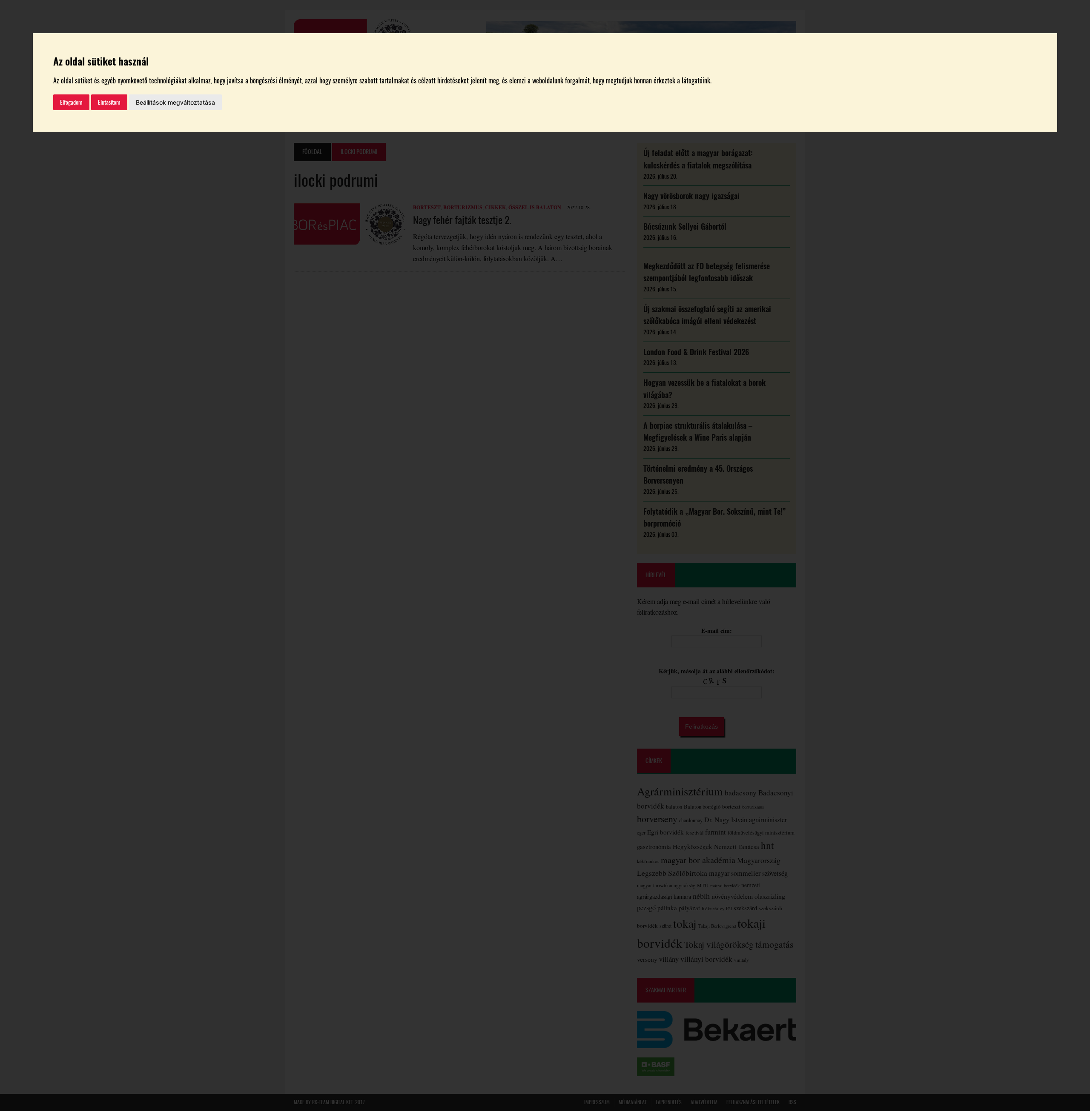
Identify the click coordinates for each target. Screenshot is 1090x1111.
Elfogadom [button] (71, 102)
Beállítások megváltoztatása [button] (175, 102)
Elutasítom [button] (109, 102)
